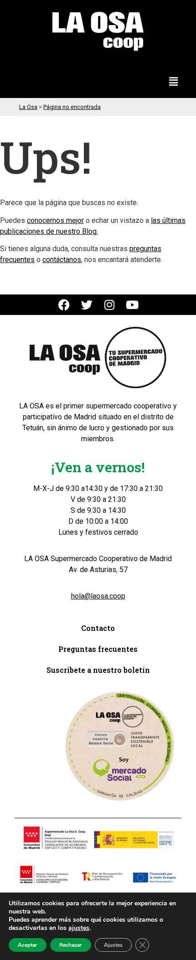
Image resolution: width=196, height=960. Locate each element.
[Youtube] (132, 304)
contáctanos (61, 259)
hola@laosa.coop (98, 596)
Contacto (98, 628)
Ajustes (113, 945)
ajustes (78, 928)
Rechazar (70, 945)
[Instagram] (109, 304)
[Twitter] (87, 304)
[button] (173, 82)
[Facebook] (64, 304)
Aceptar (27, 945)
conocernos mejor (55, 220)
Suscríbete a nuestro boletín (98, 670)
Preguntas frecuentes (98, 649)
